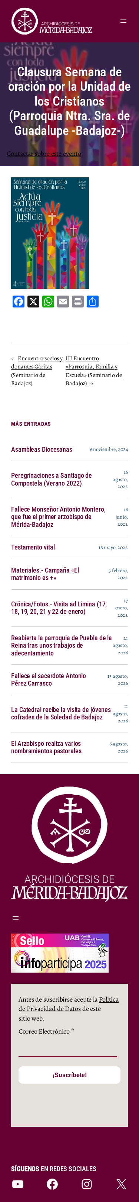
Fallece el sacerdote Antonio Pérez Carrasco (48, 679)
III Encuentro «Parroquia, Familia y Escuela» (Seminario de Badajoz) (94, 371)
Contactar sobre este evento (44, 153)
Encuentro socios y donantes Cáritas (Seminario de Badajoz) (37, 371)
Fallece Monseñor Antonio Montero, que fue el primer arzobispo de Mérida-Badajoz (58, 517)
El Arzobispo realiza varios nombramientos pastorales (46, 747)
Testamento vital (32, 547)
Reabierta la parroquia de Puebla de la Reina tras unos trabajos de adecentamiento (61, 645)
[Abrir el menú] (123, 21)
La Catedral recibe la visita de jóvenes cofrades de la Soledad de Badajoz (61, 713)
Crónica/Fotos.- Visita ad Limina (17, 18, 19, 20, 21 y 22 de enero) (59, 607)
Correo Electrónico (46, 1031)
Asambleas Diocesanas (41, 449)
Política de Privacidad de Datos (69, 1004)
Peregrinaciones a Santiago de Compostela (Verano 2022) (51, 479)
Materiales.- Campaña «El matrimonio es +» (45, 574)
